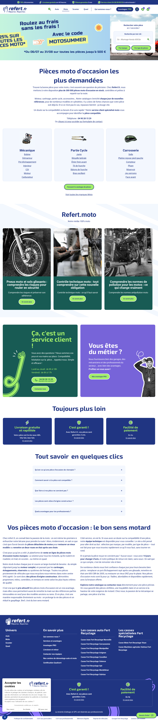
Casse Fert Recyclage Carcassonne (95, 644)
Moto (8, 639)
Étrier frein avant (79, 161)
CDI (27, 169)
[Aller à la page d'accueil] (15, 9)
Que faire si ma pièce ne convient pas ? (51, 490)
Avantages (124, 9)
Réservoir (130, 169)
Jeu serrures (130, 173)
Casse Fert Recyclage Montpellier (95, 648)
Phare (130, 165)
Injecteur (27, 165)
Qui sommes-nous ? (103, 9)
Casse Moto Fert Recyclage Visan (132, 642)
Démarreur (27, 158)
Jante (79, 154)
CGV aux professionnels (64, 718)
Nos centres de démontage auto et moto (60, 658)
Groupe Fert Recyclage (120, 718)
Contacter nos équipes (52, 654)
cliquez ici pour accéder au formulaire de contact (80, 121)
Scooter (9, 643)
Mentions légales (83, 718)
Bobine (27, 154)
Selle (131, 154)
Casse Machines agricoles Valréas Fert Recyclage (135, 648)
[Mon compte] (137, 9)
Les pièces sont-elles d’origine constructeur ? (54, 501)
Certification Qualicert (52, 662)
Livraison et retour (51, 649)
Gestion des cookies (138, 718)
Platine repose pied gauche (130, 158)
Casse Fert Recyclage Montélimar (95, 670)
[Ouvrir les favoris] (142, 9)
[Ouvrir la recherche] (49, 9)
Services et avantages (52, 641)
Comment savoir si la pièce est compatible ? (53, 480)
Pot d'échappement (27, 161)
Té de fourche (79, 165)
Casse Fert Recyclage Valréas (93, 674)
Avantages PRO (49, 645)
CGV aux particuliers (44, 718)
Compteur (130, 161)
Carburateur (27, 177)
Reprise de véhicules (100, 718)
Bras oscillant (79, 173)
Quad (8, 646)
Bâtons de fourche (79, 169)
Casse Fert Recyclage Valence (93, 661)
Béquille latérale (79, 158)
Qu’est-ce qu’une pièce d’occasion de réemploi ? (55, 469)
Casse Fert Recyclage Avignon (93, 652)
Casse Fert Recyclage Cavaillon (94, 657)
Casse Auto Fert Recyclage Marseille (96, 639)
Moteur (27, 173)
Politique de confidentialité (23, 718)
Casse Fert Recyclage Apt (91, 665)
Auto (7, 636)
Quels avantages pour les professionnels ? (53, 511)
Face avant (131, 177)
